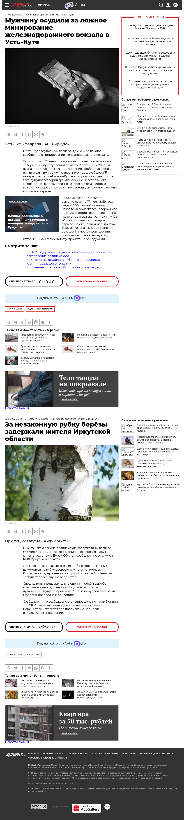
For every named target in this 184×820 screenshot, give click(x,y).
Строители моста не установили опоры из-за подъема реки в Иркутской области (150, 84)
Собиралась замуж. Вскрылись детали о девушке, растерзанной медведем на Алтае (155, 166)
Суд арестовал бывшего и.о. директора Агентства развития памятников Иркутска (37, 349)
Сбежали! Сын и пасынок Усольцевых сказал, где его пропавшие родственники (158, 154)
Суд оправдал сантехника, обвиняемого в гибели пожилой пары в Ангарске (95, 349)
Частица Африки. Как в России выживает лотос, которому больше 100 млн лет (156, 142)
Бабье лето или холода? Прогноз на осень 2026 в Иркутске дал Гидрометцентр (39, 695)
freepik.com (11, 523)
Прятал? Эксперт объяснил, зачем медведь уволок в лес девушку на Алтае (156, 119)
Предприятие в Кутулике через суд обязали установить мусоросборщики (37, 337)
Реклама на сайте (53, 754)
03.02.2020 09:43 (14, 14)
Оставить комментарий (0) (92, 281)
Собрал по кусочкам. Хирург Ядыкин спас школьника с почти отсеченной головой (158, 428)
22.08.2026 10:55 (13, 419)
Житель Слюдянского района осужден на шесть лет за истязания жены (37, 360)
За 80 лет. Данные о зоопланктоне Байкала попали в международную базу (96, 695)
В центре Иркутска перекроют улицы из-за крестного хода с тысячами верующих (150, 70)
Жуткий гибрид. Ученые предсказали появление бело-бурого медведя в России (158, 487)
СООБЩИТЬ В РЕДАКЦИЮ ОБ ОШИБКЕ (47, 758)
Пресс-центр (129, 754)
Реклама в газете (77, 754)
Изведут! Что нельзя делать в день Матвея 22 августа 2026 (150, 27)
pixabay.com (12, 126)
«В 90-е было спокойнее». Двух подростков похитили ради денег (156, 129)
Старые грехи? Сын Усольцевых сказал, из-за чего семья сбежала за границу (157, 107)
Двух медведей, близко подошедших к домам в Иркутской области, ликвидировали (150, 55)
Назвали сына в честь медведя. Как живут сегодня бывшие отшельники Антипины (94, 683)
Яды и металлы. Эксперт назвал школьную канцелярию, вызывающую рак (154, 463)
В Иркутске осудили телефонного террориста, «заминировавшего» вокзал (63, 261)
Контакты (33, 754)
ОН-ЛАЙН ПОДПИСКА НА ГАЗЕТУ (156, 754)
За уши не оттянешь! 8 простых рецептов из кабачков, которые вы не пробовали (158, 475)
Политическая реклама (104, 754)
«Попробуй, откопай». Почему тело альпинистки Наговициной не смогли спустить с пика (157, 440)
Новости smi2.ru (17, 408)
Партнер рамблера (59, 806)
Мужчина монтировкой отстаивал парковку (63, 267)
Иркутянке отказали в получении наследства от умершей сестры (96, 336)
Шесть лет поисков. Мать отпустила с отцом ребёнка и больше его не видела (150, 41)
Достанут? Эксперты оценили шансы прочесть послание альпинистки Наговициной (158, 451)
